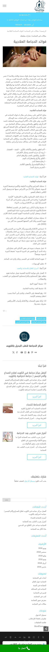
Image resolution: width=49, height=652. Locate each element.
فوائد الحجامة (41, 318)
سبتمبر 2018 (41, 552)
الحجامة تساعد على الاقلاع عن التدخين (32, 525)
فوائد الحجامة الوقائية (38, 322)
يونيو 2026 (42, 548)
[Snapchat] (28, 353)
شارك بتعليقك (25, 36)
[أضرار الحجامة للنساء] (8, 408)
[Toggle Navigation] (4, 6)
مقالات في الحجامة (39, 36)
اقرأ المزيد (36, 397)
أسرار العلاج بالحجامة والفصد (27, 268)
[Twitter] (13, 353)
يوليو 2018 (42, 556)
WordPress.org (40, 626)
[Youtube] (21, 353)
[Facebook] (17, 353)
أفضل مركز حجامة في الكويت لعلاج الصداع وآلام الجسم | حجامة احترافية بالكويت (25, 374)
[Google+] (19, 353)
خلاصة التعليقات (40, 622)
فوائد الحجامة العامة (30, 177)
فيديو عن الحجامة (39, 593)
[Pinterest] (32, 353)
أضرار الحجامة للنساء (36, 405)
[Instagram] (25, 353)
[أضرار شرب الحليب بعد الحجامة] (8, 437)
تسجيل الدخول (41, 615)
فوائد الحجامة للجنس (22, 322)
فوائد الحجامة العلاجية (27, 318)
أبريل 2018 (42, 563)
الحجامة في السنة (39, 585)
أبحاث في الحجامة (39, 578)
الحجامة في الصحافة (38, 589)
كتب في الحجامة (40, 596)
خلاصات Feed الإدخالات (37, 619)
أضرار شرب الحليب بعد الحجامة (31, 433)
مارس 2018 (41, 567)
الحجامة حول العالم (39, 582)
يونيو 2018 (42, 559)
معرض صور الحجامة (38, 600)
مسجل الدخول (29, 481)
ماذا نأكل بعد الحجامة (38, 529)
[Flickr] (35, 353)
